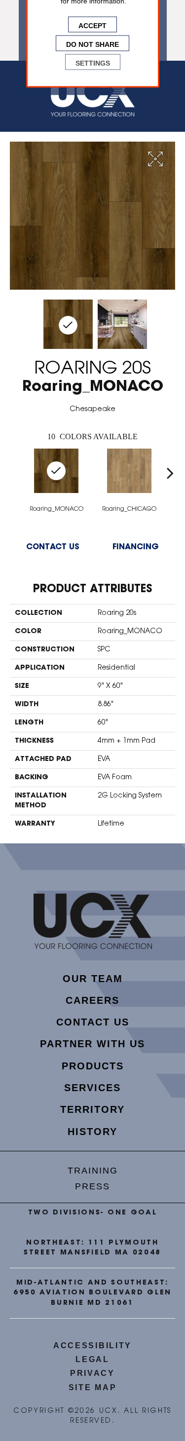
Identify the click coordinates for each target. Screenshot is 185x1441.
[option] (129, 480)
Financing (135, 547)
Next (170, 473)
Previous (14, 473)
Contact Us (52, 547)
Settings (92, 62)
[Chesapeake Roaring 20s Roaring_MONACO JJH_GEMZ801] (68, 324)
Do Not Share (92, 43)
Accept (92, 24)
